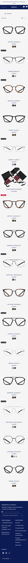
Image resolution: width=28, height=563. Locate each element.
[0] (25, 7)
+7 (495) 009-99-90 (7, 522)
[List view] (25, 18)
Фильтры (9, 13)
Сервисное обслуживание (19, 534)
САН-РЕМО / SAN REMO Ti (14, 304)
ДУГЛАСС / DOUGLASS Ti (14, 216)
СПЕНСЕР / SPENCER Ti (14, 42)
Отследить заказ (19, 525)
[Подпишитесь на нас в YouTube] (6, 553)
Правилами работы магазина (5, 513)
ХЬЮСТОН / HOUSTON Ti (14, 334)
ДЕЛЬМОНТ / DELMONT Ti (14, 392)
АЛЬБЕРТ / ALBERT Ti (14, 159)
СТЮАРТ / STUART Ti (14, 130)
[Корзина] (23, 7)
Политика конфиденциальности (20, 538)
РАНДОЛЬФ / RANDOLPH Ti (14, 245)
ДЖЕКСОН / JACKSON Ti (14, 101)
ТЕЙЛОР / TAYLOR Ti (14, 481)
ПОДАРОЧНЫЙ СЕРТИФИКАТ (14, 189)
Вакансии (17, 542)
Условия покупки (19, 528)
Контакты (17, 522)
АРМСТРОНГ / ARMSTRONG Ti (14, 275)
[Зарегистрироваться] (21, 515)
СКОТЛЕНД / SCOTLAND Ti (14, 451)
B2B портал (18, 545)
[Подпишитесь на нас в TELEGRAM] (3, 553)
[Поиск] (4, 7)
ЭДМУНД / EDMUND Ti (14, 71)
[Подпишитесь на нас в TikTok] (9, 553)
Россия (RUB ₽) (6, 558)
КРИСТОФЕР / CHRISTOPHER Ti (14, 422)
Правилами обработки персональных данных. (14, 513)
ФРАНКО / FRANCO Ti (14, 363)
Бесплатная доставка (20, 530)
